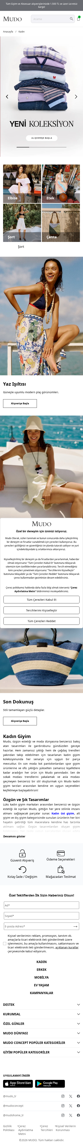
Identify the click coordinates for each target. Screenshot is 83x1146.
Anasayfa (8, 31)
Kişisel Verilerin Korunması (66, 1128)
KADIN (41, 962)
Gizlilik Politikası (8, 1128)
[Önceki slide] (7, 97)
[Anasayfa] (12, 19)
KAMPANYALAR (41, 993)
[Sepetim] (78, 19)
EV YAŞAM (41, 985)
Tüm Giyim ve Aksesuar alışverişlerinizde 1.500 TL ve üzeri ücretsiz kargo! (41, 5)
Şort (21, 246)
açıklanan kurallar (67, 947)
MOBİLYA (41, 977)
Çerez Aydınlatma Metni (25, 1130)
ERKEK (42, 969)
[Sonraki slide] (76, 97)
